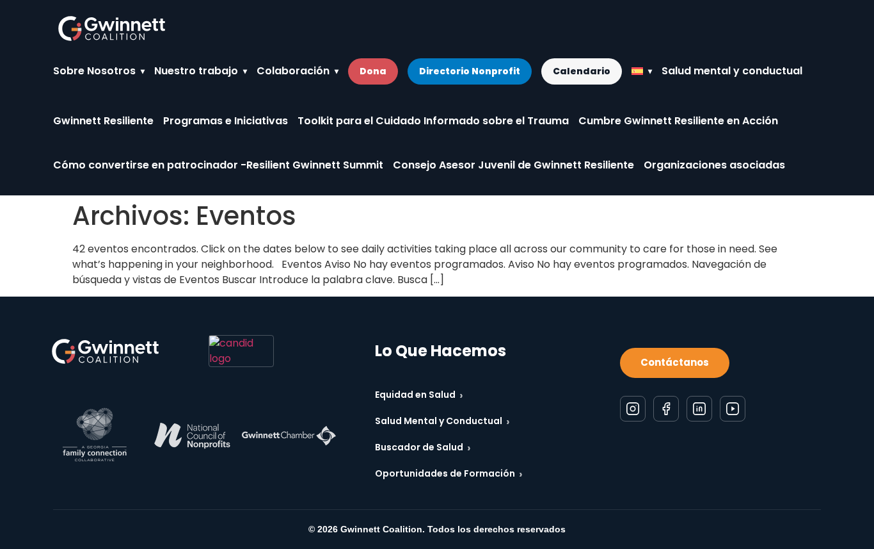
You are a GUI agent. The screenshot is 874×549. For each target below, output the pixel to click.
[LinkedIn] (699, 409)
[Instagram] (633, 409)
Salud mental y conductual (732, 70)
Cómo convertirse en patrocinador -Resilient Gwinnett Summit (218, 165)
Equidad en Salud (419, 395)
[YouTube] (732, 409)
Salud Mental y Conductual (442, 421)
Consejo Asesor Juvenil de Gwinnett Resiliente (513, 165)
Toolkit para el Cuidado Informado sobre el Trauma (433, 120)
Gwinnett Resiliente (103, 120)
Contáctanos (674, 362)
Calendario (581, 71)
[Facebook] (666, 409)
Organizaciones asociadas (714, 165)
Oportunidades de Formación (449, 474)
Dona (373, 71)
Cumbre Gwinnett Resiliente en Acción (678, 120)
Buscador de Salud (423, 447)
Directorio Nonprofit (469, 71)
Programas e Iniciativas (225, 120)
